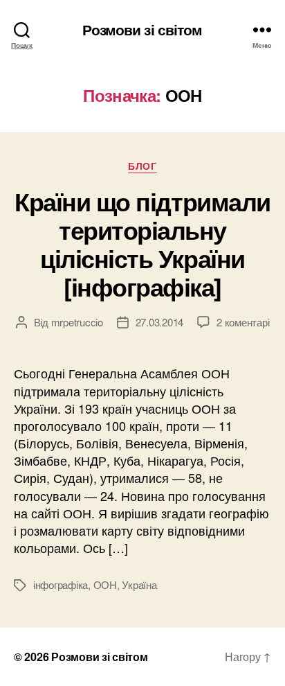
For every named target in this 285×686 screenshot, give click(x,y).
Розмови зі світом (142, 29)
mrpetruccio (77, 322)
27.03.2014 (159, 322)
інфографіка (60, 584)
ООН (105, 584)
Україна (139, 584)
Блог (142, 166)
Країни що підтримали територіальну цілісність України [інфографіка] (142, 243)
